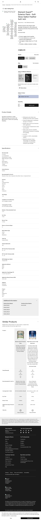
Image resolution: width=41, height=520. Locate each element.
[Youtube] (28, 430)
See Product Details (21, 32)
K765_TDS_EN (23, 305)
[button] (35, 1)
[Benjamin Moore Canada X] (20, 432)
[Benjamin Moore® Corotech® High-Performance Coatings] (10, 480)
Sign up (6, 430)
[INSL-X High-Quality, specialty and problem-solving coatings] (10, 488)
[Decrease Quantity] (19, 105)
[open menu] (3, 1)
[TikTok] (28, 432)
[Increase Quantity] (23, 105)
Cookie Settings (13, 515)
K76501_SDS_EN (6, 305)
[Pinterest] (31, 430)
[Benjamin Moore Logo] (20, 1)
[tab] (4, 29)
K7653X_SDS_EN (7, 311)
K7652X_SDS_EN (7, 309)
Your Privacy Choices (9, 452)
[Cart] (38, 1)
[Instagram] (23, 430)
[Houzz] (23, 432)
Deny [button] (11, 518)
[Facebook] (20, 430)
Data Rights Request (9, 450)
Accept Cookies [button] (30, 518)
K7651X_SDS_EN (6, 307)
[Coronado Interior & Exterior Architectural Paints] (10, 496)
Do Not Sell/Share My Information (11, 448)
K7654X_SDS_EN (7, 313)
